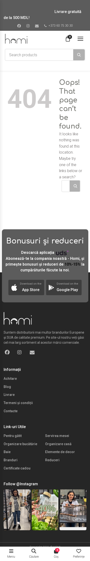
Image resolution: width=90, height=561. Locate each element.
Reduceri (52, 460)
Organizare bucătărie (20, 444)
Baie (7, 452)
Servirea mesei (57, 436)
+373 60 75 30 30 (60, 25)
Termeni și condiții (18, 403)
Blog (7, 387)
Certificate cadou (17, 468)
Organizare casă (58, 444)
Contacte (11, 411)
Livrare (9, 395)
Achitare (10, 378)
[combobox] (39, 54)
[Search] (79, 54)
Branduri (11, 460)
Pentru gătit (13, 436)
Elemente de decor (60, 452)
